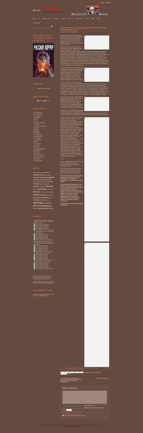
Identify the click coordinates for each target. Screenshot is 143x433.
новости (46, 192)
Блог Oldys (36, 129)
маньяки (49, 186)
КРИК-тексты (89, 367)
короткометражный (44, 184)
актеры (46, 172)
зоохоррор (40, 179)
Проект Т (95, 367)
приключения (49, 195)
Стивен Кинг (41, 172)
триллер (37, 202)
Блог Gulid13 (37, 145)
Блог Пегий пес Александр (40, 126)
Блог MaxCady (37, 117)
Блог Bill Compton (38, 160)
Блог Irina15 (36, 127)
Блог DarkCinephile (38, 134)
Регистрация (108, 2)
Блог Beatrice (37, 131)
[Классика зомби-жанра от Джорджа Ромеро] (79, 14)
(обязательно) (90, 405)
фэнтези (35, 208)
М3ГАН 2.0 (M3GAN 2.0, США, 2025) (42, 261)
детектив (44, 177)
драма (51, 177)
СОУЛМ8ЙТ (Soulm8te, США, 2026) (42, 253)
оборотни (51, 192)
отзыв (36, 194)
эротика (51, 208)
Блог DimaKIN (37, 153)
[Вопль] (81, 372)
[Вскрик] (76, 372)
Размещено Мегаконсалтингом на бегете (71, 426)
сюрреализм (46, 200)
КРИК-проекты (81, 367)
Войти (102, 2)
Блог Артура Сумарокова (39, 122)
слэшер (35, 200)
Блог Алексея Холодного (39, 148)
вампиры (41, 175)
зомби (35, 180)
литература (43, 186)
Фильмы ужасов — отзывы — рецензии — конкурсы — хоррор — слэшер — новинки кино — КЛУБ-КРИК (71, 424)
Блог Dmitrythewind (38, 114)
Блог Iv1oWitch (37, 138)
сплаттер (40, 200)
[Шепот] (66, 372)
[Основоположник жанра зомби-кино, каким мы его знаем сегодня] (93, 14)
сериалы (50, 197)
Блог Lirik (36, 121)
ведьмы (46, 175)
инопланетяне (47, 179)
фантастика (38, 206)
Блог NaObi (36, 124)
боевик (35, 175)
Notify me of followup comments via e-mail (74, 415)
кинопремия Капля (43, 181)
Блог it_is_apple (37, 115)
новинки (42, 192)
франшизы (48, 206)
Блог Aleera (36, 152)
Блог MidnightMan (38, 150)
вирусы (49, 175)
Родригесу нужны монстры (102, 378)
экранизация (43, 208)
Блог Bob (36, 141)
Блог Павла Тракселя (39, 157)
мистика (43, 189)
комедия (36, 184)
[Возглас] (71, 372)
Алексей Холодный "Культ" (44, 88)
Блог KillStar (36, 158)
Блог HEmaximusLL (38, 136)
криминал (36, 186)
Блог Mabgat (36, 133)
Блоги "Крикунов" (38, 140)
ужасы (49, 203)
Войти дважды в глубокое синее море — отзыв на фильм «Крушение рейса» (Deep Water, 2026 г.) (44, 243)
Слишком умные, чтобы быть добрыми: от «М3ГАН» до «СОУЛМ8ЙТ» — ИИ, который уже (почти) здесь (44, 221)
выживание (37, 177)
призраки (43, 195)
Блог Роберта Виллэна (39, 155)
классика (50, 181)
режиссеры (37, 197)
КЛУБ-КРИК (35, 172)
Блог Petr (36, 119)
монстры (36, 192)
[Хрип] (62, 372)
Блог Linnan (36, 146)
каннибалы (35, 181)
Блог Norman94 (37, 143)
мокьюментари (50, 189)
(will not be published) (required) (94, 407)
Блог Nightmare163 (38, 112)
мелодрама (35, 189)
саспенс (44, 197)
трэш (44, 203)
